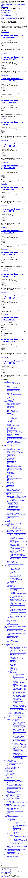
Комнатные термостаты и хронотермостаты (15, 514)
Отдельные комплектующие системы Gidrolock (17, 547)
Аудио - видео (7, 804)
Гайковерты (10, 427)
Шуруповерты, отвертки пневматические (13, 792)
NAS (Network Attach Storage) (14, 797)
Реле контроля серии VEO (20, 706)
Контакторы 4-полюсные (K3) (18, 653)
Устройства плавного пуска (14, 712)
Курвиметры (10, 482)
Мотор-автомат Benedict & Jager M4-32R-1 (12, 123)
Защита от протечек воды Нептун (16, 550)
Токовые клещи (11, 455)
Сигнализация (7, 521)
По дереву (12, 415)
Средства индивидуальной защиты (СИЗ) (15, 849)
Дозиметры (10, 476)
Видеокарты (10, 771)
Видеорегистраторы (15, 528)
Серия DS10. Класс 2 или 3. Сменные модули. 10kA (20, 745)
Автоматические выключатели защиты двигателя (13, 17)
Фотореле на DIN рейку (13, 509)
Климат (12, 574)
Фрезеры (9, 424)
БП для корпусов (11, 773)
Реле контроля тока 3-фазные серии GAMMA (19, 694)
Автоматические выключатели (15, 629)
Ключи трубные (11, 393)
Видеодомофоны (11, 561)
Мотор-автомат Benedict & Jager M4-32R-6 (12, 210)
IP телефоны (10, 777)
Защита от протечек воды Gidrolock (16, 533)
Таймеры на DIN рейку (13, 504)
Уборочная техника (9, 486)
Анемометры (10, 485)
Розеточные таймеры (12, 503)
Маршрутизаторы (11, 761)
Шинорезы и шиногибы (13, 396)
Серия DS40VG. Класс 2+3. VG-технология (19, 728)
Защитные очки (11, 852)
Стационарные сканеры (19, 836)
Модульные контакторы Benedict (18, 647)
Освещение (13, 572)
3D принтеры (10, 801)
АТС (8, 778)
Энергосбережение (15, 578)
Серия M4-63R (14, 668)
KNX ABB (10, 619)
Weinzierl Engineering (12, 583)
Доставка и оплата (11, 4)
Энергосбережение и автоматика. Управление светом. (13, 492)
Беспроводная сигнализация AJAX (16, 523)
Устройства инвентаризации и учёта (13, 816)
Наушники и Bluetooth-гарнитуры (16, 805)
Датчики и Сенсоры (15, 575)
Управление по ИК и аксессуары (18, 593)
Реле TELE (10, 671)
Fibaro (8, 623)
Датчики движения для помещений (16, 496)
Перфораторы (10, 407)
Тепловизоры (10, 458)
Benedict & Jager (6, 869)
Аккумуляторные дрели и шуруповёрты (13, 405)
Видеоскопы (10, 465)
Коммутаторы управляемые (14, 765)
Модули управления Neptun (17, 555)
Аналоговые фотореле (16, 510)
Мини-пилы (10, 435)
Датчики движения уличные (14, 494)
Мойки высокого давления (14, 487)
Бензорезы (9, 448)
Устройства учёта (11, 833)
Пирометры (10, 456)
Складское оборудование (10, 854)
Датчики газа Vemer (12, 637)
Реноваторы (10, 423)
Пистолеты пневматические (14, 784)
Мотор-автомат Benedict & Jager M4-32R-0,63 (12, 101)
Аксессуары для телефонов (11, 768)
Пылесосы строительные (13, 490)
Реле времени (13, 672)
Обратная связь (20, 4)
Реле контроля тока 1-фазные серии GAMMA (19, 691)
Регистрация (7, 15)
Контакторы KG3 (14, 657)
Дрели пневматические (13, 782)
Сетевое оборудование (10, 760)
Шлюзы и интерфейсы (16, 576)
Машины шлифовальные (13, 444)
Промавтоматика (10, 17)
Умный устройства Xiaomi (14, 624)
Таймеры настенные (12, 506)
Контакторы (10, 646)
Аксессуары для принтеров (17, 831)
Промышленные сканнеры (20, 839)
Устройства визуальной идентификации (13, 818)
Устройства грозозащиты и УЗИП (13, 718)
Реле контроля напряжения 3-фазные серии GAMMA (20, 689)
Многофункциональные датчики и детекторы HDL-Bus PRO (18, 601)
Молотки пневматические (14, 787)
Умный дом (7, 565)
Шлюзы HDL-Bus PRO (16, 595)
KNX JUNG (10, 617)
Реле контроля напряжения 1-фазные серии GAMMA (20, 686)
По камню (12, 417)
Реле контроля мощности (16, 708)
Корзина (5, 12)
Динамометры (10, 475)
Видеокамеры (13, 527)
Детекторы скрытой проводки (15, 466)
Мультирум (13, 581)
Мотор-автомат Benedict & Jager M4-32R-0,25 (12, 58)
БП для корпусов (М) (12, 774)
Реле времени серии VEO (20, 679)
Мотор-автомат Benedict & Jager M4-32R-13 (12, 275)
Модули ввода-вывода (16, 603)
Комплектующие (14, 558)
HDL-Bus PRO (11, 586)
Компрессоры (10, 789)
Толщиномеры (11, 483)
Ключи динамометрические (14, 394)
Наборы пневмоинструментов (15, 788)
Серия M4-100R (14, 670)
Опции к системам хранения (14, 798)
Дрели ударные (11, 410)
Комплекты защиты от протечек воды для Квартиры (18, 545)
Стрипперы (10, 391)
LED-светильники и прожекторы (15, 500)
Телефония (6, 775)
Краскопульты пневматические (15, 785)
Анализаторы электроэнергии (15, 452)
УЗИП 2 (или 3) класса (16, 743)
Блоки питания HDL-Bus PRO (18, 616)
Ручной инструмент (9, 382)
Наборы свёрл (13, 418)
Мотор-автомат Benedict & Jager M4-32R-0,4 (12, 80)
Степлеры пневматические (14, 794)
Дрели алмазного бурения (14, 442)
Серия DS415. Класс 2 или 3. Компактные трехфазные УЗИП (20, 753)
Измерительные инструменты (12, 449)
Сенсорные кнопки (15, 569)
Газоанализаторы (11, 473)
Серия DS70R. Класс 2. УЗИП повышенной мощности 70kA (19, 736)
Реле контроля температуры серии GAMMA (18, 701)
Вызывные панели (12, 562)
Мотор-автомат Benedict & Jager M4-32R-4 (12, 188)
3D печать (6, 799)
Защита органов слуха (13, 853)
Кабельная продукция (12, 636)
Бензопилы (10, 447)
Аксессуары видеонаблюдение (15, 530)
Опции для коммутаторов (13, 767)
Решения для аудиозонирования (18, 607)
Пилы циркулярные (12, 428)
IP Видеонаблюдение (12, 526)
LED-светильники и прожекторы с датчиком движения (16, 498)
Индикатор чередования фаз (14, 468)
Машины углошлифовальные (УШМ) (17, 438)
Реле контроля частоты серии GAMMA (19, 697)
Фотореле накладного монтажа (15, 507)
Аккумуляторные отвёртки (14, 403)
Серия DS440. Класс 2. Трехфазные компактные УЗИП (19, 732)
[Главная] (4, 7)
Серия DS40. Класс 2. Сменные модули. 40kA (19, 725)
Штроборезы (10, 439)
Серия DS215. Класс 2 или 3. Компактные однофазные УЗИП (20, 749)
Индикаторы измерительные (14, 478)
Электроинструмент (9, 401)
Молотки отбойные (12, 408)
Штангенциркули (11, 461)
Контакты (3, 5)
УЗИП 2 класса (14, 720)
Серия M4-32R (14, 667)
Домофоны (7, 559)
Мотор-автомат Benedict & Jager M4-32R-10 (12, 253)
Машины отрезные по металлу (15, 437)
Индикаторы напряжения (13, 451)
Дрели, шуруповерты (12, 411)
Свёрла (9, 413)
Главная (3, 4)
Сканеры (12, 835)
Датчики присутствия (12, 502)
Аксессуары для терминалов (17, 844)
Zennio (8, 566)
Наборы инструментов (13, 390)
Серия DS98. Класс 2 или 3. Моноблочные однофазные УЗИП (20, 757)
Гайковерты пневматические (14, 781)
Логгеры (9, 480)
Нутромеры (10, 463)
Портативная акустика (13, 808)
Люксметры (10, 479)
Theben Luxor (10, 585)
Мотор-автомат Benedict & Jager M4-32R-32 (12, 362)
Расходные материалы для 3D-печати (17, 802)
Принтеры (12, 821)
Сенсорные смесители (13, 513)
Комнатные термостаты (13, 516)
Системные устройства (16, 579)
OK (16, 866)
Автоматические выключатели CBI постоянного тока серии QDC (16, 631)
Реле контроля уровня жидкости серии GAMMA (20, 704)
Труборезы (10, 400)
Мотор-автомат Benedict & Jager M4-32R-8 (12, 232)
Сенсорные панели (15, 568)
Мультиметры (10, 454)
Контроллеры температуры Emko (15, 713)
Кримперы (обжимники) (13, 389)
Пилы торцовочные (12, 430)
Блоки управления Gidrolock (17, 534)
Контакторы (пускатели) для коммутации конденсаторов (17, 655)
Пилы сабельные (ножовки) (14, 432)
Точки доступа (11, 764)
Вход (2, 15)
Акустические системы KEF (14, 806)
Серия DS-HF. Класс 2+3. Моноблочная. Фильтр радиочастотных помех (20, 740)
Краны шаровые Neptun (16, 554)
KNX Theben (10, 582)
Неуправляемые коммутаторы (15, 763)
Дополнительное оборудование (15, 564)
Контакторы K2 (14, 661)
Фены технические (12, 441)
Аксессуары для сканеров (20, 840)
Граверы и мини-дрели (13, 425)
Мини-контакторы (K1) (16, 648)
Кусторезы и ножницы (13, 434)
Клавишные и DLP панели (17, 614)
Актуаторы (13, 571)
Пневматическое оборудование (12, 780)
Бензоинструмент (8, 445)
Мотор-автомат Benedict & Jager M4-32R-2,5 (12, 167)
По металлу (13, 414)
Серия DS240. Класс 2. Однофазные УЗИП (19, 722)
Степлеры (9, 421)
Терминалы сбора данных (17, 842)
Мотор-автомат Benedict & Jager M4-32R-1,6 (12, 145)
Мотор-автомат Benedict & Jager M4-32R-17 (12, 297)
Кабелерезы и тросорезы (13, 383)
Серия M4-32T (14, 665)
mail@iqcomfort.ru (6, 10)
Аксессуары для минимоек (14, 489)
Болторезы (9, 384)
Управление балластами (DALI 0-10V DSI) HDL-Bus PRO (18, 609)
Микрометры (10, 462)
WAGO (9, 622)
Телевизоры (10, 809)
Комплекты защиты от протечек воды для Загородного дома (18, 542)
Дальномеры (10, 459)
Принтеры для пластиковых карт (18, 828)
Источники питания (12, 641)
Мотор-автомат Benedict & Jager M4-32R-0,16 (12, 36)
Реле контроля (14, 681)
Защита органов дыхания (13, 850)
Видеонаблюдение (9, 524)
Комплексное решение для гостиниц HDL (17, 588)
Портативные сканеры (19, 837)
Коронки (12, 420)
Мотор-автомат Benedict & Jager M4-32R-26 (12, 340)
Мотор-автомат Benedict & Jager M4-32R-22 (12, 318)
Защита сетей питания (13, 719)
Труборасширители (12, 399)
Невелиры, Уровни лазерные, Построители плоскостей (14, 470)
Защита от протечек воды (10, 531)
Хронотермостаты (11, 517)
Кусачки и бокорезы (12, 387)
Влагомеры (10, 472)
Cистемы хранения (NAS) (11, 795)
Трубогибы (10, 397)
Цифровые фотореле (15, 511)
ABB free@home (11, 620)
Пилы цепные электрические (14, 431)
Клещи (8, 386)
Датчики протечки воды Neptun (18, 557)
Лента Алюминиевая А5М (14, 643)
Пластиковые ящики (12, 856)
